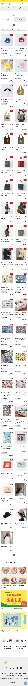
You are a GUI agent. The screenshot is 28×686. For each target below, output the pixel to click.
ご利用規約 (25, 678)
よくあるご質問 (14, 673)
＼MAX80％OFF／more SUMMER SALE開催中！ (13, 0)
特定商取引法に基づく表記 (6, 678)
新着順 (17, 29)
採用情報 (19, 675)
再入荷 (20, 19)
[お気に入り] (25, 4)
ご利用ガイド (5, 673)
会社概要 (8, 675)
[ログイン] (23, 4)
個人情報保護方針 (18, 678)
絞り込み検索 (5, 29)
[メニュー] (25, 8)
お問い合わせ (22, 673)
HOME (2, 11)
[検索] (20, 4)
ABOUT (14, 675)
